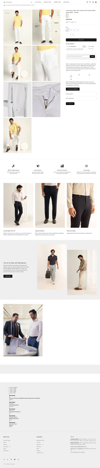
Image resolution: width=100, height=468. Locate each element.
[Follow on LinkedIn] (18, 459)
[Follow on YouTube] (14, 459)
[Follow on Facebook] (4, 459)
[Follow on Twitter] (7, 459)
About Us (40, 444)
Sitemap (38, 450)
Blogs (38, 448)
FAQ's (4, 448)
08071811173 (73, 448)
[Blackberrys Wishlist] (90, 2)
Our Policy (6, 446)
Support (5, 444)
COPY (84, 46)
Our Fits (38, 442)
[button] (69, 19)
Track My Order (6, 440)
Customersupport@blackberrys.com (78, 446)
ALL (31, 2)
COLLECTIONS (38, 2)
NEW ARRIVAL (66, 2)
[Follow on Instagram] (11, 459)
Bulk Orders (6, 450)
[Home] (4, 5)
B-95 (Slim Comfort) (73, 89)
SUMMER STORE (57, 2)
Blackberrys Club (40, 440)
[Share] (58, 15)
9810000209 (80, 448)
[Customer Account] (96, 2)
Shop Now (7, 276)
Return (4, 442)
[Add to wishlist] (58, 12)
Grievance (39, 446)
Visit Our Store (40, 452)
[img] (12, 395)
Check (92, 56)
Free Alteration (70, 103)
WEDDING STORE (47, 2)
